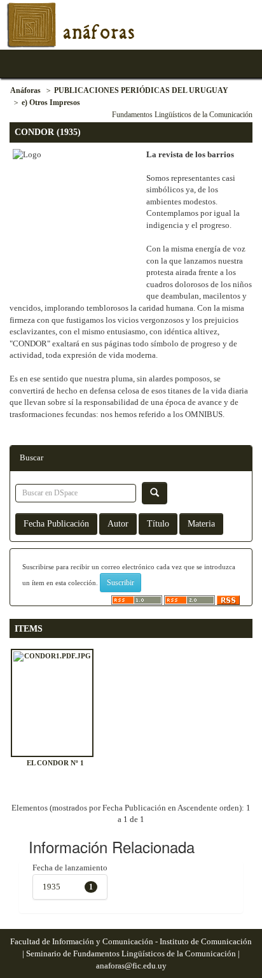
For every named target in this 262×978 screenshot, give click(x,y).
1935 (51, 886)
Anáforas (25, 90)
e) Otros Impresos (51, 102)
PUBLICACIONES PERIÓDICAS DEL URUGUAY (141, 90)
